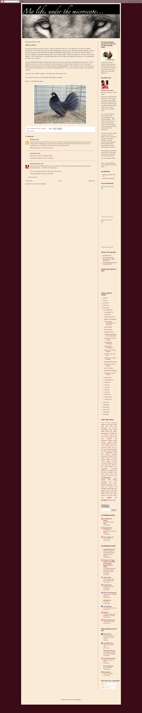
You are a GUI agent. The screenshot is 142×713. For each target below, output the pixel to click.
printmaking (104, 472)
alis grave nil (107, 600)
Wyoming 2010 (107, 255)
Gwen (115, 456)
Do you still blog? (107, 667)
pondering (114, 468)
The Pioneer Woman (109, 651)
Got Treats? (105, 454)
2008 (104, 407)
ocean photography (106, 465)
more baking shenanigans (108, 346)
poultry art (104, 470)
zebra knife (113, 500)
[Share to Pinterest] (61, 129)
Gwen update (108, 327)
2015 (104, 298)
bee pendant (113, 428)
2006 (104, 412)
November (107, 312)
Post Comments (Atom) (39, 184)
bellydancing (104, 429)
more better (107, 314)
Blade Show (105, 431)
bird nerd (113, 429)
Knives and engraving (109, 592)
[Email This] (53, 129)
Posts (105, 684)
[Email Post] (49, 128)
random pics (112, 472)
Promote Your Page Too (107, 216)
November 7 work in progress (110, 365)
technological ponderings (108, 343)
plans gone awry (109, 332)
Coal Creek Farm (108, 666)
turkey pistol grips (111, 492)
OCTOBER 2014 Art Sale (109, 608)
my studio (114, 463)
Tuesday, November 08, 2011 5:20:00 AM (41, 158)
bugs (111, 431)
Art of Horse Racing (109, 658)
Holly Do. (106, 612)
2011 (104, 308)
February (107, 397)
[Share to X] (57, 129)
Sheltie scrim (106, 479)
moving (109, 463)
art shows (114, 424)
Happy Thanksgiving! (110, 319)
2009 (104, 405)
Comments (107, 687)
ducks (109, 447)
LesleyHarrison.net (109, 549)
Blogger (78, 699)
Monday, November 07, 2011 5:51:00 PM (41, 148)
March (106, 394)
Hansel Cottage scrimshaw (109, 457)
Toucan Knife (110, 490)
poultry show (113, 470)
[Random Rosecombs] (107, 245)
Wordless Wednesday (110, 362)
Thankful (111, 481)
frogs (115, 451)
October (106, 377)
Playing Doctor (107, 528)
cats (105, 436)
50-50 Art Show (105, 422)
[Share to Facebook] (59, 129)
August (106, 382)
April (105, 392)
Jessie (112, 459)
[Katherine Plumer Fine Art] (107, 215)
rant (102, 474)
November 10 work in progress (110, 358)
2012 (104, 305)
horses (108, 459)
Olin (113, 465)
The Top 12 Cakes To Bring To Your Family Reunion (108, 637)
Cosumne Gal (107, 585)
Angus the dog (105, 424)
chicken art (112, 438)
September (107, 380)
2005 (104, 414)
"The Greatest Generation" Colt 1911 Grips (109, 323)
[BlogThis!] (55, 129)
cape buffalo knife (112, 433)
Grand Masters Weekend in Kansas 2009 (110, 263)
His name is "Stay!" (108, 673)
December (107, 310)
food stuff (110, 451)
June (106, 387)
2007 (104, 409)
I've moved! (106, 601)
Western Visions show (107, 495)
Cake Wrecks (107, 634)
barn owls (104, 426)
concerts (103, 442)
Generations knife (111, 452)
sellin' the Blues (108, 368)
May (105, 389)
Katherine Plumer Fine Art (107, 186)
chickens (32, 131)
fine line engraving (108, 449)
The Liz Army (107, 577)
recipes (106, 473)
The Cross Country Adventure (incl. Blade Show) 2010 (109, 259)
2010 (104, 402)
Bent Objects (107, 672)
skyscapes (104, 481)
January (106, 399)
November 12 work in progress (110, 350)
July (105, 385)
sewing (115, 478)
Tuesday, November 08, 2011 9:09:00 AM (41, 173)
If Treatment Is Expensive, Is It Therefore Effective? (109, 531)
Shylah (115, 479)
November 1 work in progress (110, 373)
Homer (103, 459)
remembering (107, 606)
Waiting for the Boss (106, 493)
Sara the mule (112, 475)
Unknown (32, 139)
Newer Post (29, 181)
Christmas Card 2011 (108, 621)
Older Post (91, 181)
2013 (104, 303)
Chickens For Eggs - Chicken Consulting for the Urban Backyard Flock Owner (109, 563)
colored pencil (112, 440)
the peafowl (109, 486)
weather (115, 493)
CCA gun (109, 436)
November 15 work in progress (110, 339)
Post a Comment (32, 177)
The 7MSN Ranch (108, 643)
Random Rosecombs (109, 178)
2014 (104, 300)
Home (60, 181)
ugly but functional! (109, 317)
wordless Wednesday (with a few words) (110, 335)
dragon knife (109, 444)
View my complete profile (108, 158)
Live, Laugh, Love (108, 537)
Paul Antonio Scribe (109, 620)
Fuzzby (103, 452)
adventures (114, 422)
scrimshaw (106, 478)
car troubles (104, 435)
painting (111, 466)
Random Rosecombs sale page (52, 77)
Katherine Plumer (35, 163)
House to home (107, 538)
